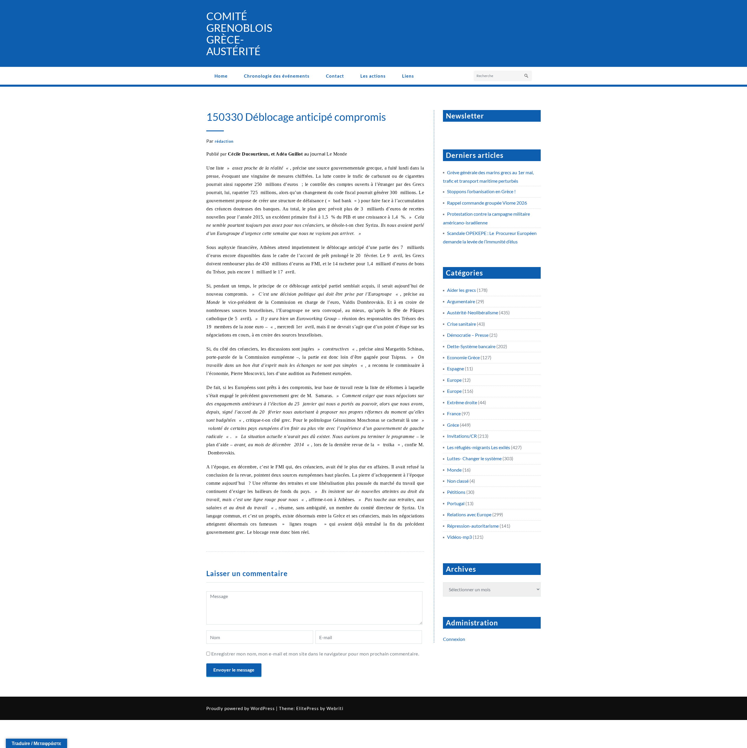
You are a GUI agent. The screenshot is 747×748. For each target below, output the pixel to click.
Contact (335, 76)
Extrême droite (462, 402)
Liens (408, 76)
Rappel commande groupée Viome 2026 (487, 202)
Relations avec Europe (469, 514)
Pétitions (456, 492)
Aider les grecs (461, 290)
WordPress (263, 708)
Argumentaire (461, 301)
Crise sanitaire (461, 324)
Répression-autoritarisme (473, 526)
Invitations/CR (462, 436)
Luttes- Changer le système (474, 458)
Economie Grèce (463, 357)
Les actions (373, 76)
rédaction (224, 141)
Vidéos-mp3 (459, 537)
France (454, 413)
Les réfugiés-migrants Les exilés (478, 447)
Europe (454, 380)
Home (221, 76)
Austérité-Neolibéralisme (472, 312)
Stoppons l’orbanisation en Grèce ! (481, 191)
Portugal (456, 503)
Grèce (453, 425)
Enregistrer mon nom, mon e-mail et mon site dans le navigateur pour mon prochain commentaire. (315, 653)
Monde (454, 469)
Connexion (454, 639)
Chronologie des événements (277, 76)
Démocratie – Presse (467, 335)
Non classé (458, 481)
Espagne (455, 368)
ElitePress (307, 708)
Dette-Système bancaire (471, 346)
